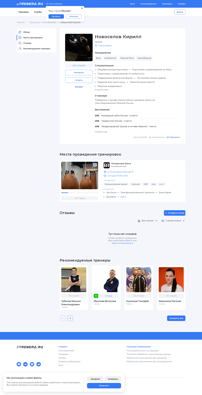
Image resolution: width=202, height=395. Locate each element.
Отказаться (113, 379)
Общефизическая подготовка (113, 69)
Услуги (78, 80)
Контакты (79, 72)
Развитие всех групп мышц (111, 82)
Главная (20, 22)
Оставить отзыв (176, 213)
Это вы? (79, 86)
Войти (180, 12)
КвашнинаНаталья (170, 301)
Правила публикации (69, 361)
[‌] (79, 175)
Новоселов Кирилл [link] (70, 22)
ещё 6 (123, 197)
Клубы (38, 12)
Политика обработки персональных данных (149, 354)
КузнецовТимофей (137, 301)
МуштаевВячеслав (105, 301)
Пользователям (148, 4)
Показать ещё (101, 132)
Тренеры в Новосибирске (42, 22)
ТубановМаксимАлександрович (71, 303)
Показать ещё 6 (102, 90)
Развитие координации (110, 86)
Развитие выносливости (142, 82)
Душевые (111, 197)
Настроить (95, 379)
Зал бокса (111, 192)
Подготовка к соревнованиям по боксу (152, 69)
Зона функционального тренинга (137, 192)
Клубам (181, 4)
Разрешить (104, 386)
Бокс (154, 184)
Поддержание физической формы (115, 78)
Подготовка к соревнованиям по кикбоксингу (121, 73)
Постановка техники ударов (151, 78)
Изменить (73, 16)
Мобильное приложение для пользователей (149, 361)
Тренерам (167, 4)
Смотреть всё (176, 318)
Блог (132, 4)
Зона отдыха (165, 192)
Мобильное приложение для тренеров (147, 358)
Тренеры (23, 12)
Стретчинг (135, 184)
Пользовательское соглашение (143, 350)
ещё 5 (161, 184)
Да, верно (56, 16)
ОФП (146, 184)
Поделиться (174, 137)
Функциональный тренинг (116, 184)
